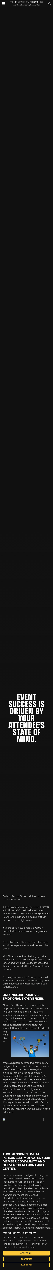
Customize (26, 1259)
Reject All (26, 1264)
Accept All (26, 1253)
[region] (26, 1249)
